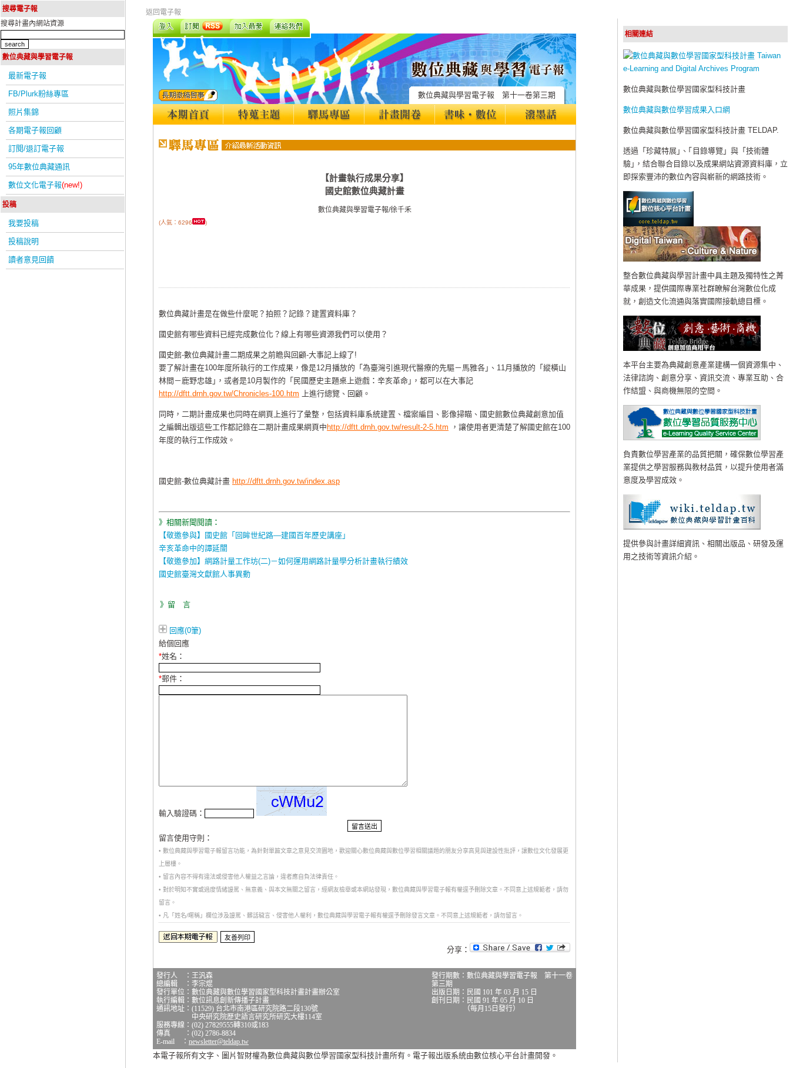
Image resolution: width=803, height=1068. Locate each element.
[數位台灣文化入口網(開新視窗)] (692, 259)
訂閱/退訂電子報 (36, 148)
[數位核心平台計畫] (658, 223)
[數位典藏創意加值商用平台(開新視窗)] (692, 348)
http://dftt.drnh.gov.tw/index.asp (286, 481)
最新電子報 (27, 75)
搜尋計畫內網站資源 (32, 23)
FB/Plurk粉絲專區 (38, 93)
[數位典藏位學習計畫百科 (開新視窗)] (692, 527)
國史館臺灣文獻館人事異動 (204, 574)
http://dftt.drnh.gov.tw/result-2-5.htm (388, 427)
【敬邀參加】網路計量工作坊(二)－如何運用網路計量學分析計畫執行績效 (283, 561)
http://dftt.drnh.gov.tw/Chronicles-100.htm (229, 393)
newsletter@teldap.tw (219, 1041)
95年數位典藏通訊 (39, 166)
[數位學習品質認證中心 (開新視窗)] (692, 437)
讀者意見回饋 (31, 259)
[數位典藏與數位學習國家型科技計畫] (705, 68)
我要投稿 (23, 223)
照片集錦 (23, 112)
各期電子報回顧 (35, 130)
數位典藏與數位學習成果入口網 (676, 109)
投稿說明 (23, 241)
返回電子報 (163, 12)
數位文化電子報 (45, 184)
